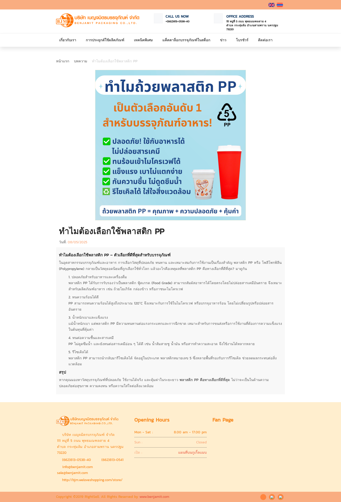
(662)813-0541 (112, 459)
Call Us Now (177, 16)
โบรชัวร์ (242, 40)
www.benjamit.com (154, 496)
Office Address (240, 16)
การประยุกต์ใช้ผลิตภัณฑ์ (105, 40)
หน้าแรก (62, 61)
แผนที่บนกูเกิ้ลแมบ (192, 452)
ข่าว (223, 40)
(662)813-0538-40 (76, 459)
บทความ (80, 61)
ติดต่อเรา (265, 40)
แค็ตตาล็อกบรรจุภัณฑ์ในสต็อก (186, 40)
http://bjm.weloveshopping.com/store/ (92, 479)
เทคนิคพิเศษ (143, 40)
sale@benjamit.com (72, 472)
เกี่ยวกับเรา (67, 40)
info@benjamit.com (77, 466)
